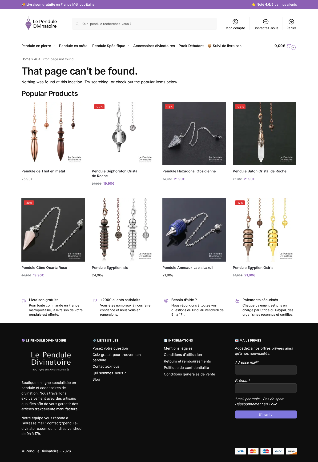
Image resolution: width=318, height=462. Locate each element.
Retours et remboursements (187, 361)
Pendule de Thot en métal (43, 171)
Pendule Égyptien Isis (110, 267)
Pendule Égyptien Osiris (253, 267)
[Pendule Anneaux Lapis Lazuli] (194, 230)
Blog (96, 379)
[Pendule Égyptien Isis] (123, 230)
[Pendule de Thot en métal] (53, 133)
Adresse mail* (246, 362)
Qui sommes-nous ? (109, 373)
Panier (291, 28)
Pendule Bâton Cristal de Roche (259, 171)
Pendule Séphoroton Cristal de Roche (115, 173)
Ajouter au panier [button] (123, 193)
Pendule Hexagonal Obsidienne (189, 171)
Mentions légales (178, 348)
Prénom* (242, 380)
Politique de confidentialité (186, 367)
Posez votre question (110, 348)
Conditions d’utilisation (183, 354)
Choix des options (53, 189)
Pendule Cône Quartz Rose (44, 267)
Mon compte (235, 28)
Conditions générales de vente (189, 374)
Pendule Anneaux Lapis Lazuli (187, 267)
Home (25, 59)
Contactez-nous (266, 28)
